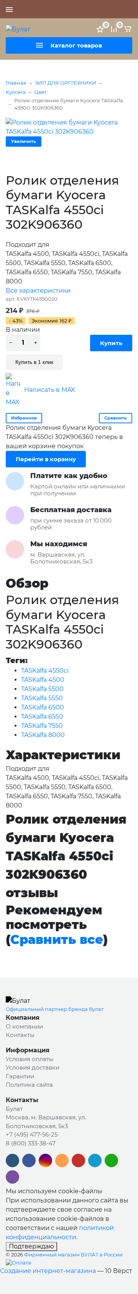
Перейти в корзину (46, 459)
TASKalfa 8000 (43, 735)
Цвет (40, 92)
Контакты (20, 1034)
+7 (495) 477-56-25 (105, 9)
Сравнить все (56, 939)
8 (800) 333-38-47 (31, 1143)
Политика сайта (29, 1084)
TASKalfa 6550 (42, 716)
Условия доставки (32, 1067)
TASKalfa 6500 (42, 707)
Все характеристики (38, 290)
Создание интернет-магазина (48, 1270)
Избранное (24, 418)
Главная (16, 83)
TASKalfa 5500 (42, 689)
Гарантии (20, 1076)
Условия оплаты (30, 1059)
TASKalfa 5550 (42, 698)
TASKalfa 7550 (42, 725)
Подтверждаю (31, 1246)
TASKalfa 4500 (42, 679)
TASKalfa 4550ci (45, 670)
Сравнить (115, 418)
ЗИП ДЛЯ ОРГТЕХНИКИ (65, 83)
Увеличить (23, 141)
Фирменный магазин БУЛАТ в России (73, 1254)
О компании (24, 1026)
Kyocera (16, 92)
